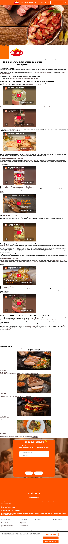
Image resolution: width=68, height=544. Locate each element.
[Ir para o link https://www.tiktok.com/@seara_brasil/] (32, 493)
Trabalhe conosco (34, 497)
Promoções (3, 526)
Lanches (38, 348)
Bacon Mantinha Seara (52, 319)
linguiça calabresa (47, 71)
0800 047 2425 (6, 510)
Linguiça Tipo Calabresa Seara (8, 153)
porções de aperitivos (34, 106)
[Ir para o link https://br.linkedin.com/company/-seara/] (39, 493)
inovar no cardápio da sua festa (52, 188)
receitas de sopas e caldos (43, 72)
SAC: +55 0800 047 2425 (40, 521)
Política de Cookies (25, 536)
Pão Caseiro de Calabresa (13, 130)
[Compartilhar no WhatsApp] (10, 329)
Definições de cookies (51, 534)
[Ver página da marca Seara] (16, 52)
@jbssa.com (4, 507)
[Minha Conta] (65, 2)
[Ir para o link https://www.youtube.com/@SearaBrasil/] (36, 493)
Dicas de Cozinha (9, 348)
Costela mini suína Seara (40, 319)
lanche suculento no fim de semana (44, 217)
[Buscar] (62, 2)
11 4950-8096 (17, 510)
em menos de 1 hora (30, 160)
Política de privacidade (58, 521)
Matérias (37, 2)
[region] (34, 537)
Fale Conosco (38, 519)
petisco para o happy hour (24, 188)
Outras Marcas (23, 519)
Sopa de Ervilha (29, 84)
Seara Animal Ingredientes (7, 525)
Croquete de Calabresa (50, 106)
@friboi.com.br (11, 506)
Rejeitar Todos (50, 537)
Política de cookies (57, 519)
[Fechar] (65, 537)
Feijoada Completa (35, 318)
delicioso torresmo (31, 326)
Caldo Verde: (37, 84)
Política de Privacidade (35, 536)
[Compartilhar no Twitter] (9, 329)
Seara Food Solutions (6, 521)
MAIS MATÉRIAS (34, 437)
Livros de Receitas (44, 2)
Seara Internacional (5, 519)
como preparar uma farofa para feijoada (56, 325)
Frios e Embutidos (31, 348)
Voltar (30, 473)
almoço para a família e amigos (59, 317)
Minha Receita (4, 524)
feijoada (34, 72)
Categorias (24, 2)
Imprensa (22, 521)
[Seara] (16, 2)
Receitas (31, 2)
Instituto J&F (23, 522)
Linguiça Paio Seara (5, 245)
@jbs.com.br (4, 506)
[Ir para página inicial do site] (34, 489)
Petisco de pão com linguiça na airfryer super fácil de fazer (24, 78)
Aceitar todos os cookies (50, 541)
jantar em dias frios (26, 288)
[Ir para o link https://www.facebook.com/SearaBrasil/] (28, 493)
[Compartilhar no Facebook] (8, 329)
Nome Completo (27, 452)
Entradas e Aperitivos (20, 348)
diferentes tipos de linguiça (35, 71)
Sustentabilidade (24, 525)
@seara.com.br (11, 507)
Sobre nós (22, 524)
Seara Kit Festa (4, 522)
